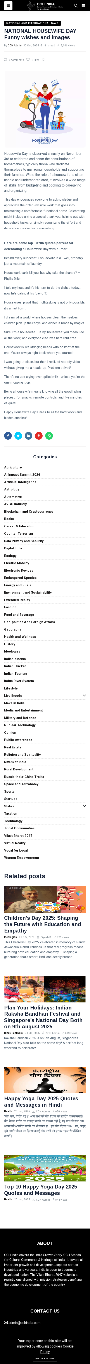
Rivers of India (15, 762)
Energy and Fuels (17, 585)
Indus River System (19, 681)
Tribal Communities (19, 828)
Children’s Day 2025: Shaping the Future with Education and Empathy (42, 924)
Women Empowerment (21, 858)
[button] (8, 5)
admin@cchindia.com (24, 1323)
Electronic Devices (18, 570)
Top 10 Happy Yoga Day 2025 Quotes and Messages (40, 1190)
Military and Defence (20, 718)
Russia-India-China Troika (24, 777)
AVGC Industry (15, 504)
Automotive (13, 497)
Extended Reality (17, 600)
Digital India (13, 548)
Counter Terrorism (18, 534)
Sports (9, 792)
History (9, 644)
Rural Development (18, 769)
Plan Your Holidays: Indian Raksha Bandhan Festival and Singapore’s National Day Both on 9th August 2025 (43, 1017)
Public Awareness (18, 740)
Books (9, 519)
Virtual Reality (15, 843)
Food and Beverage (19, 615)
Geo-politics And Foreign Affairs (29, 622)
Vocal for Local (16, 850)
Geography (12, 629)
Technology (13, 821)
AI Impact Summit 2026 (22, 475)
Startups (10, 799)
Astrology (11, 489)
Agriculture (13, 467)
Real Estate (12, 747)
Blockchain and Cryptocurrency (29, 512)
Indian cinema (15, 659)
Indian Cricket (15, 666)
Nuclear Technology (20, 725)
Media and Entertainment (23, 710)
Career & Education (19, 526)
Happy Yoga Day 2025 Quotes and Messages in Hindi (41, 1101)
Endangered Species (20, 578)
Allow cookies (45, 1358)
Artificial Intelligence (20, 482)
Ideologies (12, 651)
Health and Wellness (20, 637)
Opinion (10, 733)
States (9, 806)
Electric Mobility (16, 563)
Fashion (10, 607)
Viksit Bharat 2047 (18, 836)
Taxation (10, 813)
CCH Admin (15, 45)
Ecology (10, 556)
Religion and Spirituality (22, 755)
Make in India (14, 703)
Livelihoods (13, 696)
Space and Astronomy (21, 784)
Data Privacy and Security (24, 541)
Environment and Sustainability (28, 592)
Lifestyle (11, 688)
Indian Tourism (15, 674)
